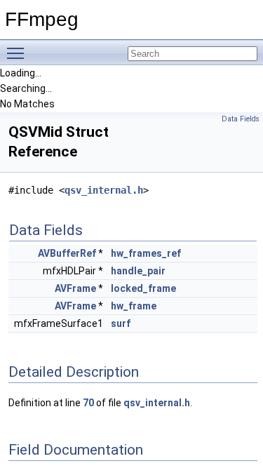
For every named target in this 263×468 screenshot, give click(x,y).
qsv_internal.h (104, 190)
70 (88, 402)
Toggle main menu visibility (18, 52)
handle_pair (138, 270)
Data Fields (240, 118)
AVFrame (75, 288)
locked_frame (143, 288)
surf (120, 323)
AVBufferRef (67, 253)
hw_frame (133, 306)
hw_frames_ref (146, 253)
